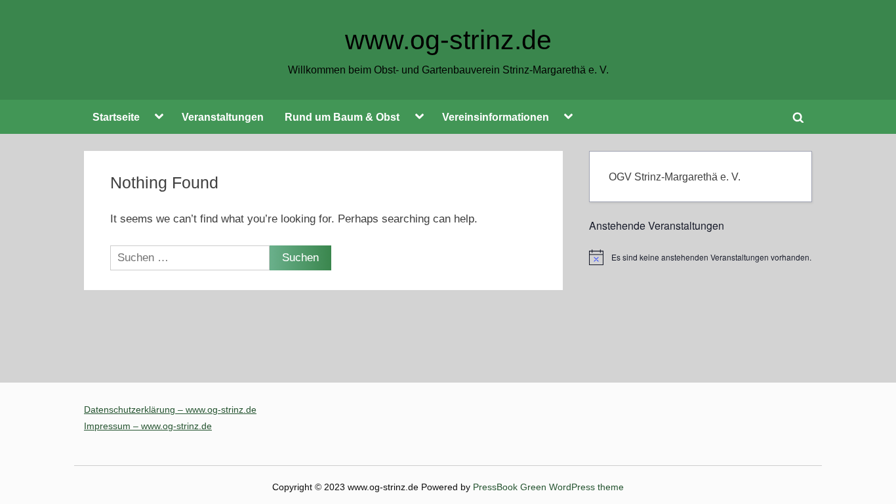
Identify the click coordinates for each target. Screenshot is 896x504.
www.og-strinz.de (448, 40)
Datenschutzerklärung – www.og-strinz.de (170, 409)
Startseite (116, 117)
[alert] (700, 257)
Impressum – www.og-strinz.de (148, 426)
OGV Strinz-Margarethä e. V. (675, 176)
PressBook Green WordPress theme (548, 487)
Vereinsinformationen (495, 117)
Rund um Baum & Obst (342, 117)
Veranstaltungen (223, 117)
